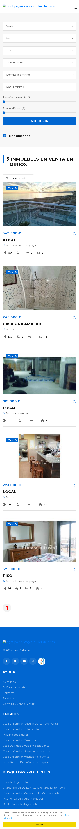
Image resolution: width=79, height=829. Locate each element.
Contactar (9, 693)
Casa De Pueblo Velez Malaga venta (26, 745)
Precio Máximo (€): (14, 108)
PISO (7, 575)
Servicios (8, 698)
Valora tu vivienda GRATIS (19, 704)
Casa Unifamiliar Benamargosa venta (26, 751)
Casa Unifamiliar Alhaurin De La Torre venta (30, 723)
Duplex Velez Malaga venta (20, 804)
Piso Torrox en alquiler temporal (23, 798)
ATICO (9, 240)
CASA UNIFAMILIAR (22, 324)
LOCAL (9, 408)
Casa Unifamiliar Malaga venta (22, 740)
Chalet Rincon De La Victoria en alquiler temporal (34, 787)
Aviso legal (9, 682)
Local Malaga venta (15, 782)
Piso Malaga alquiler (15, 734)
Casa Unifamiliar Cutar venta (21, 729)
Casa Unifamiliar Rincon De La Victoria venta (31, 793)
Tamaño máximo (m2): (16, 97)
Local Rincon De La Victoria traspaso (26, 762)
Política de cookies (15, 687)
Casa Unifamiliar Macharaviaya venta (26, 756)
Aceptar (39, 824)
